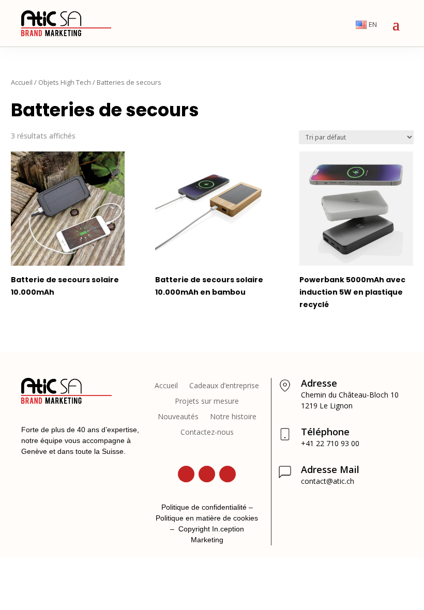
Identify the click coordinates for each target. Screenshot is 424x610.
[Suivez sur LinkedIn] (186, 474)
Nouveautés (178, 417)
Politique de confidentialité (204, 507)
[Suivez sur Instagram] (207, 474)
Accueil (22, 82)
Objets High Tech (64, 82)
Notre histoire (233, 417)
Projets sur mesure (207, 402)
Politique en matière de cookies (207, 518)
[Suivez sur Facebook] (227, 474)
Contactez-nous (207, 433)
